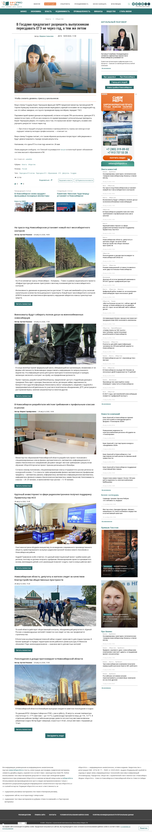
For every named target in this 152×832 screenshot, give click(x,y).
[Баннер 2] (44, 207)
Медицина (106, 341)
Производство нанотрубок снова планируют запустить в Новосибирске (118, 383)
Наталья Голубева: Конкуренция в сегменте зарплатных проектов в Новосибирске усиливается (114, 55)
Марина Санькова (46, 36)
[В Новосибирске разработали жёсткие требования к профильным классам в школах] (55, 434)
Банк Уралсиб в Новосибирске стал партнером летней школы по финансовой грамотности (119, 456)
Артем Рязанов (26, 235)
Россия (24, 169)
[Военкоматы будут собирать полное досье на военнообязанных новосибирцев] (55, 344)
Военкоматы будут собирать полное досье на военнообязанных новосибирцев (120, 201)
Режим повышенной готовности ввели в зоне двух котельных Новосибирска (119, 268)
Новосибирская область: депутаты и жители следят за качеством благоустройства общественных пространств (117, 242)
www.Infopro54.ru (16, 770)
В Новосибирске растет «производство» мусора (119, 359)
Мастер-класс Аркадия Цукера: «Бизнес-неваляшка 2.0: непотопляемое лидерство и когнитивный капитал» (120, 511)
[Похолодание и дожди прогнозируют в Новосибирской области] (55, 685)
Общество (60, 19)
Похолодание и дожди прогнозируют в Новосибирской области (48, 658)
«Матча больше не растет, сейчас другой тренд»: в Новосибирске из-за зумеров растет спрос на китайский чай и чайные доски (119, 306)
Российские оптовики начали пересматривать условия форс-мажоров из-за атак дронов (119, 678)
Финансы (120, 289)
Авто (104, 185)
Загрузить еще (55, 735)
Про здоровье (110, 77)
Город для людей (119, 82)
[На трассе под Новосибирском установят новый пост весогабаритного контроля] (55, 257)
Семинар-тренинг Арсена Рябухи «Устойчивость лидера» (116, 499)
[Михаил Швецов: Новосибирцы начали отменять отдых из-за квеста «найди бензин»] (119, 553)
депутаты (65, 173)
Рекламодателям (143, 6)
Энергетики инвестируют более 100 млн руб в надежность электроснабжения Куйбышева (119, 480)
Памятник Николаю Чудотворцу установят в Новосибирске (73, 195)
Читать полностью (23, 304)
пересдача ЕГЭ (41, 173)
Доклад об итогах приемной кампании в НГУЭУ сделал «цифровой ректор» (119, 280)
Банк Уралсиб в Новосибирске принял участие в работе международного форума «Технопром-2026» (118, 419)
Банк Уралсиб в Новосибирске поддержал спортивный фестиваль (119, 468)
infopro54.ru (68, 778)
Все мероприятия (107, 521)
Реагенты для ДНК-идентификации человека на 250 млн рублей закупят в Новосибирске (118, 346)
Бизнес (105, 171)
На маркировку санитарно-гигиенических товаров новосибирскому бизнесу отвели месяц (119, 176)
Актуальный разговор (114, 22)
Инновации (106, 277)
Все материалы (106, 68)
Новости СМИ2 (20, 201)
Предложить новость (65, 180)
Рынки (113, 301)
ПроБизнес (112, 171)
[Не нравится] (22, 184)
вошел (63, 149)
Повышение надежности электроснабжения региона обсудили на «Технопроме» (119, 432)
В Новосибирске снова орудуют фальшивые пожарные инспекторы (31, 195)
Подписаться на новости (85, 180)
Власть (48, 19)
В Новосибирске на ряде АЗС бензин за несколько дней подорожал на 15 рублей (119, 371)
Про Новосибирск (127, 77)
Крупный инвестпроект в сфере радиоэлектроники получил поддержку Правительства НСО (118, 228)
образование (52, 173)
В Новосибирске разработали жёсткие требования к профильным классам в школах (118, 214)
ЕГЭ (59, 173)
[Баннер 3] (65, 207)
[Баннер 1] (23, 207)
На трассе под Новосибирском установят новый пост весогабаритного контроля (119, 189)
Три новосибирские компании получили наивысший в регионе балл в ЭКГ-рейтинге (120, 665)
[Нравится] (15, 184)
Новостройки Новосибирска (119, 87)
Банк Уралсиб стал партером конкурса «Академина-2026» (118, 444)
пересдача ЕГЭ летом (27, 173)
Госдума (73, 173)
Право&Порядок (116, 328)
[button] (129, 4)
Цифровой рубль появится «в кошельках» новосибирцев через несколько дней (119, 292)
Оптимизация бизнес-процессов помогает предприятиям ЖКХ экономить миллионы (120, 319)
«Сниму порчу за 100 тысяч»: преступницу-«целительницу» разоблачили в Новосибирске (115, 332)
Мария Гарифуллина (28, 411)
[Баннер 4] (86, 207)
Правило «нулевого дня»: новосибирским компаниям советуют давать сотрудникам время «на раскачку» (120, 652)
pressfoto (29, 159)
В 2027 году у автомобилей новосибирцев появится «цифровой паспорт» (120, 395)
